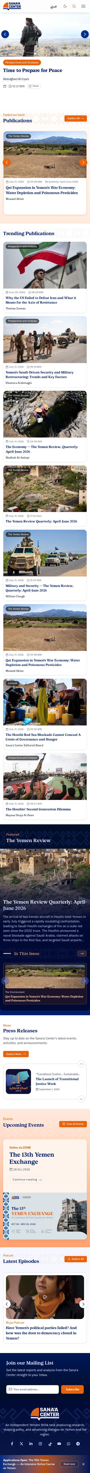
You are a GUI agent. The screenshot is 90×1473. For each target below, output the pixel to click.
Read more (69, 1463)
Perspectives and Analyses (22, 62)
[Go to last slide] (81, 1063)
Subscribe (72, 1389)
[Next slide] (85, 34)
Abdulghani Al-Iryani (16, 79)
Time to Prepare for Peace (32, 70)
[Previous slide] (5, 34)
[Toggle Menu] (83, 6)
